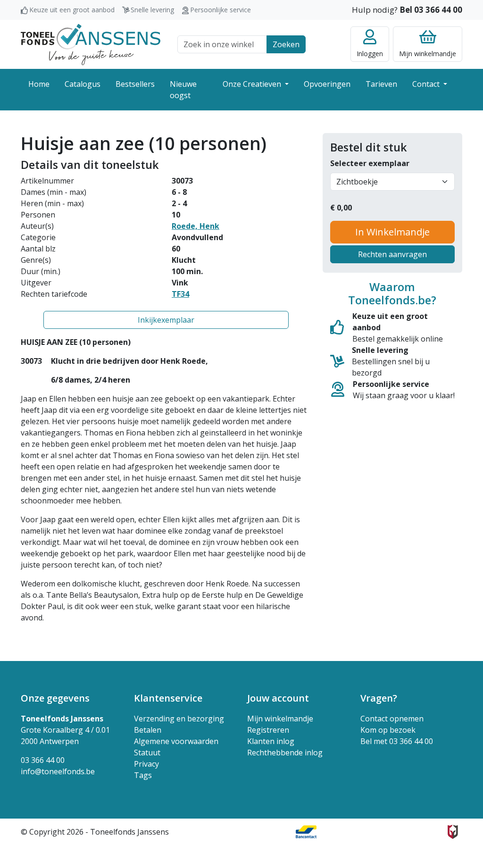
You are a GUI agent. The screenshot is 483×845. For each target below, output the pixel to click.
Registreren (268, 730)
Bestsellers (135, 84)
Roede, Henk (195, 226)
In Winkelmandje (392, 232)
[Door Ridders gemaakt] (452, 832)
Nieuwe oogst (183, 89)
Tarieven (381, 84)
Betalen (147, 730)
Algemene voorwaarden (176, 741)
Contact (426, 84)
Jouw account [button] (278, 698)
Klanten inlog (270, 741)
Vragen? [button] (378, 698)
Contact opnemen (392, 718)
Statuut (147, 752)
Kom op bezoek (388, 730)
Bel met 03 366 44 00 (396, 741)
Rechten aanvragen (392, 254)
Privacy (146, 764)
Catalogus (82, 84)
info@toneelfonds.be (58, 771)
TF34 (180, 294)
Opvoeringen (327, 84)
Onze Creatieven (253, 84)
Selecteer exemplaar (369, 163)
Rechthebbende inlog (285, 752)
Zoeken (286, 44)
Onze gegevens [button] (55, 698)
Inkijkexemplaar (166, 320)
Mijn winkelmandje (280, 718)
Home (39, 84)
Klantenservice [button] (168, 698)
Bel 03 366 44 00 (431, 9)
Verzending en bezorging (179, 718)
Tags (143, 775)
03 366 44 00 (43, 760)
